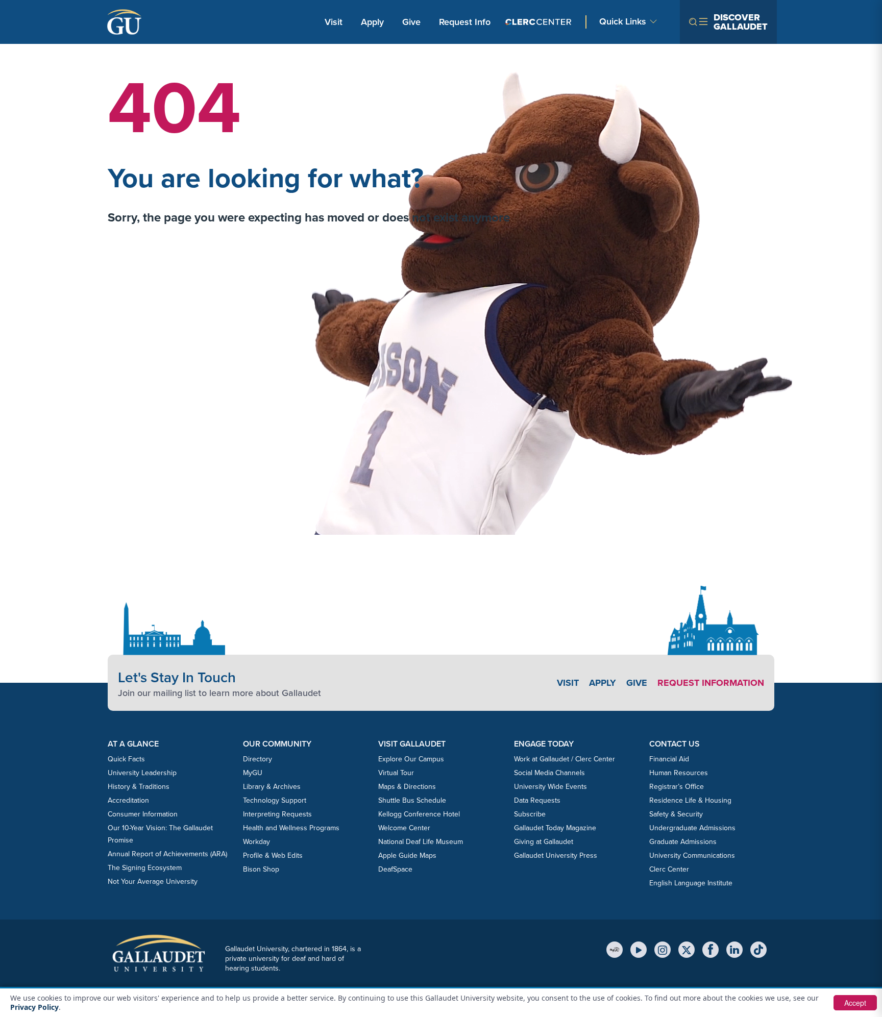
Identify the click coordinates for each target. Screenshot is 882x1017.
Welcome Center (404, 828)
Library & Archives (272, 786)
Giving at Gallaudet (543, 841)
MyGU (252, 772)
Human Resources (678, 772)
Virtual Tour (396, 772)
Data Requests (537, 800)
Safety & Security (676, 814)
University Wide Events (550, 786)
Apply (374, 22)
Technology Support (274, 800)
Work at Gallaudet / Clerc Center (564, 759)
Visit (333, 22)
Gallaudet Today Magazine (555, 828)
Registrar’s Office (676, 786)
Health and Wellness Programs (291, 828)
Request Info (465, 22)
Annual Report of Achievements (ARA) (167, 854)
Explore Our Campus (411, 759)
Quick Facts (126, 759)
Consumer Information (143, 814)
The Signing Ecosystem (145, 867)
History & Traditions (138, 786)
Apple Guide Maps (407, 855)
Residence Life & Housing (690, 800)
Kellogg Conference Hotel (419, 814)
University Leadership (142, 772)
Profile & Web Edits (273, 855)
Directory (257, 759)
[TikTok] (758, 949)
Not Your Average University (153, 881)
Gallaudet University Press (555, 855)
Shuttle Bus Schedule (412, 800)
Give (411, 22)
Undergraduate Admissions (692, 828)
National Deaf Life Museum (420, 841)
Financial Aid (669, 759)
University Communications (692, 855)
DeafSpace (395, 869)
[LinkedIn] (734, 949)
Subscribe (530, 814)
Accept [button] (855, 1003)
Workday (256, 841)
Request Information (710, 682)
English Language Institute (690, 883)
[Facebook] (710, 949)
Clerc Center (669, 869)
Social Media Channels (549, 772)
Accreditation (128, 800)
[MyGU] (614, 949)
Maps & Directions (407, 786)
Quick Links (622, 21)
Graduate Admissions (683, 841)
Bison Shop (261, 869)
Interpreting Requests (277, 814)
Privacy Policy (34, 1007)
